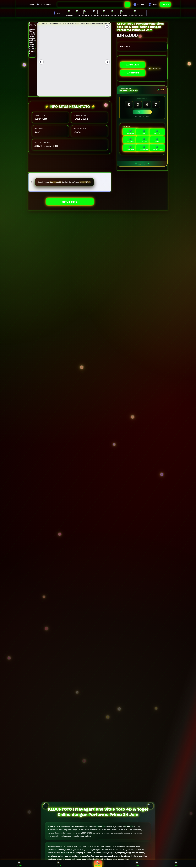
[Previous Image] (41, 62)
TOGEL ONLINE (66, 853)
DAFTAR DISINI (132, 65)
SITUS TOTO (69, 201)
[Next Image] (107, 62)
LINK (137, 865)
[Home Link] (43, 4)
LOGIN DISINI (133, 73)
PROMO (19, 865)
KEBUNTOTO (100, 826)
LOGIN (59, 865)
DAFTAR (98, 865)
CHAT (176, 865)
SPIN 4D (142, 112)
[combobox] (91, 4)
